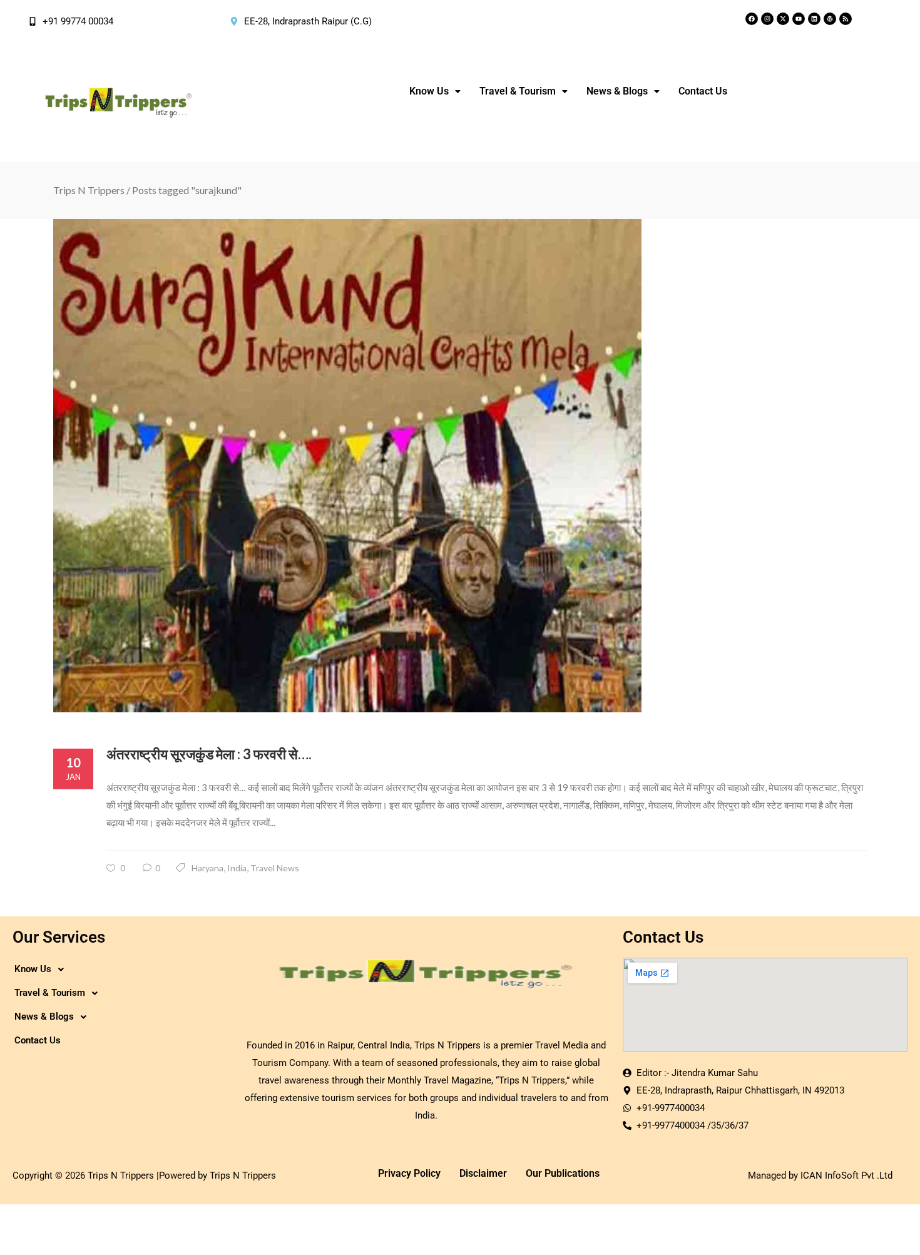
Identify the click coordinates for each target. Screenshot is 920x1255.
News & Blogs (617, 91)
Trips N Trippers (89, 190)
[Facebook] (751, 19)
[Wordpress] (830, 19)
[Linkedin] (814, 19)
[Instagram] (767, 19)
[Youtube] (798, 19)
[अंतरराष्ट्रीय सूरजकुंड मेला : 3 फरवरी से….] (460, 465)
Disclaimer (483, 1173)
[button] (435, 91)
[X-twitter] (783, 19)
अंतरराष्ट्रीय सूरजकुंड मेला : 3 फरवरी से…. (209, 753)
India (237, 868)
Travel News (274, 868)
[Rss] (845, 19)
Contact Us (702, 91)
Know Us (429, 91)
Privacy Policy (409, 1173)
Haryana (207, 868)
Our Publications (563, 1173)
